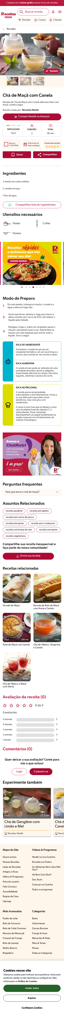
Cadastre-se (41, 771)
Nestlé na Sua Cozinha (43, 857)
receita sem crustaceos (43, 523)
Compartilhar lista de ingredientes (36, 204)
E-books (57, 20)
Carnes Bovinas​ (40, 928)
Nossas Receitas (11, 862)
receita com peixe (48, 529)
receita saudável (14, 511)
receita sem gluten (39, 511)
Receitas (26, 20)
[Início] (8, 15)
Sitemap (7, 901)
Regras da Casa (10, 896)
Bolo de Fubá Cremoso (14, 928)
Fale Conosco (10, 886)
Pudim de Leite (10, 918)
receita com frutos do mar (19, 529)
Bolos (35, 918)
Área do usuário (11, 882)
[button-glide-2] (33, 287)
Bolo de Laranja (10, 943)
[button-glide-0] (26, 287)
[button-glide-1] (30, 287)
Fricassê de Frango (12, 938)
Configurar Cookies (32, 1008)
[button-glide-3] (37, 287)
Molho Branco (10, 948)
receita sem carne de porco (20, 517)
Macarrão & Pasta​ (41, 938)
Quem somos (9, 857)
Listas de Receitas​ (12, 867)
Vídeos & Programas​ (13, 877)
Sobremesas (38, 923)
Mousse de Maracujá (13, 933)
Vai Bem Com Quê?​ (42, 874)
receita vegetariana (16, 536)
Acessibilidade (10, 891)
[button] (47, 154)
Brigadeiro (8, 953)
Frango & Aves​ (39, 933)
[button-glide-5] (43, 287)
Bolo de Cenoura (11, 923)
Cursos (42, 20)
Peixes (35, 948)
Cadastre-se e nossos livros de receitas (32, 3)
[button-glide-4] (40, 287)
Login (19, 771)
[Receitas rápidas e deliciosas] (32, 263)
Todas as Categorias (42, 953)
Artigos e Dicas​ (10, 872)
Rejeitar (32, 998)
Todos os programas (42, 889)
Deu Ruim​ (37, 879)
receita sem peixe (15, 523)
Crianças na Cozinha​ (42, 884)
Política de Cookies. (28, 981)
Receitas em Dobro (42, 862)
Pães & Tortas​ (39, 943)
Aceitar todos (32, 988)
